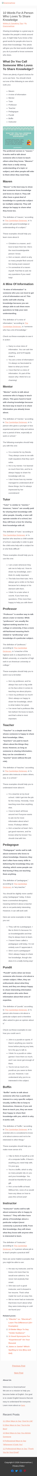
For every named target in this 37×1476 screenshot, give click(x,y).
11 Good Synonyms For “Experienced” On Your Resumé (19, 1339)
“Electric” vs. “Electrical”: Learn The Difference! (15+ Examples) (20, 1322)
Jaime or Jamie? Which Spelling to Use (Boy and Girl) (19, 1350)
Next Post (18, 1373)
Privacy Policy (18, 1466)
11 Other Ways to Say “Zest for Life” (18, 1421)
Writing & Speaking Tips (13, 23)
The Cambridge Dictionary (16, 221)
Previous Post (18, 1366)
